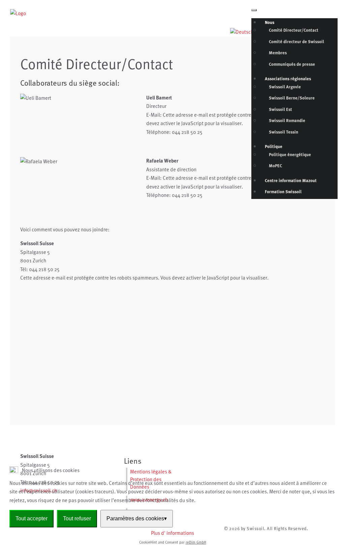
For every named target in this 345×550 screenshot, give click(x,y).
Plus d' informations (172, 533)
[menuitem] (269, 22)
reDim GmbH (196, 542)
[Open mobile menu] (254, 10)
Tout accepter (31, 518)
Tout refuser (77, 518)
